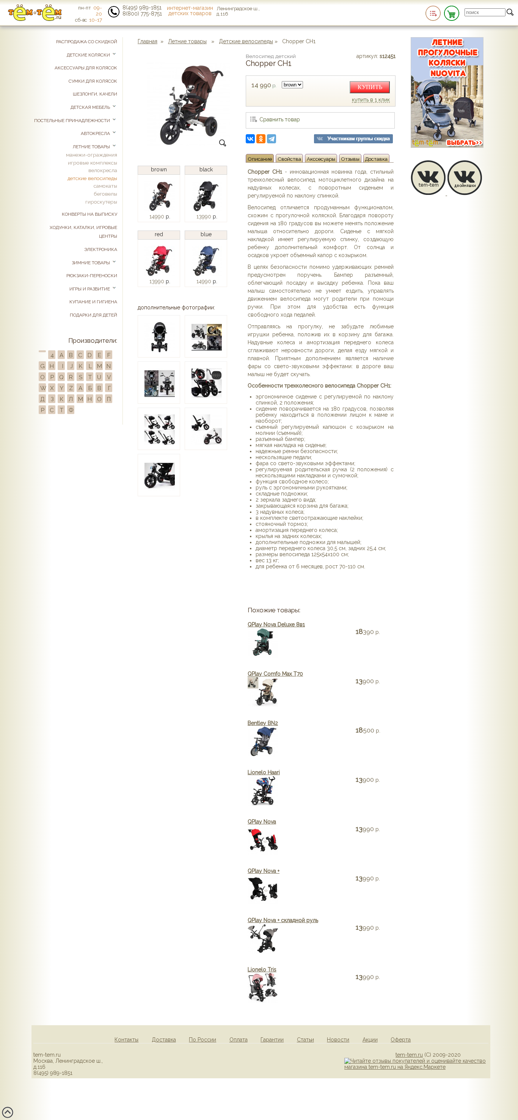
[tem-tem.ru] (35, 19)
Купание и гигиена (93, 301)
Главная (147, 41)
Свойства (289, 159)
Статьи (305, 1040)
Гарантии (272, 1040)
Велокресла (102, 170)
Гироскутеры (101, 202)
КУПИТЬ (370, 87)
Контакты (126, 1040)
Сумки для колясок (93, 81)
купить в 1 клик (371, 100)
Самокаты (105, 186)
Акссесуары (321, 159)
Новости (338, 1040)
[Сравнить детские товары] (433, 13)
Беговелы (105, 194)
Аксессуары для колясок (86, 68)
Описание (260, 159)
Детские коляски (89, 55)
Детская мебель (91, 107)
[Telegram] (271, 138)
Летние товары (187, 41)
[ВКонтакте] (250, 138)
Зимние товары (91, 262)
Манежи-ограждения (91, 155)
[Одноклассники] (260, 138)
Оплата (238, 1040)
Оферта (401, 1040)
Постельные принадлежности (72, 120)
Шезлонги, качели (95, 94)
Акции (370, 1040)
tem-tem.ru (409, 1055)
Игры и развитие (90, 289)
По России (202, 1040)
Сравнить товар (279, 119)
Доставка (376, 159)
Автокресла (96, 133)
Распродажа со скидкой (86, 41)
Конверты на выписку (89, 214)
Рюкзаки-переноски (91, 275)
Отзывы (350, 159)
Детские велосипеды (246, 41)
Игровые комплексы (92, 163)
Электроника (100, 249)
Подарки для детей (93, 315)
